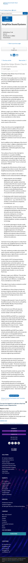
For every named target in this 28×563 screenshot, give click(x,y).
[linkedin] (9, 443)
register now (3, 420)
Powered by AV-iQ (20, 423)
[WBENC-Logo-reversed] (14, 448)
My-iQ (14, 10)
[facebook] (12, 443)
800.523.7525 (14, 437)
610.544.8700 (14, 439)
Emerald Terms (6, 423)
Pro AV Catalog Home (5, 10)
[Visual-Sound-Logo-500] (11, 2)
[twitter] (15, 443)
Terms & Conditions (9, 561)
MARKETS (4, 478)
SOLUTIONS (5, 454)
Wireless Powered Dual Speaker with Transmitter (13, 398)
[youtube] (18, 443)
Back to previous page (14, 43)
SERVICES (4, 499)
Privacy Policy (12, 423)
